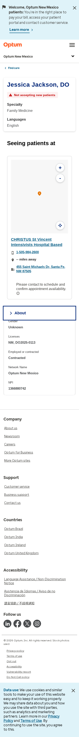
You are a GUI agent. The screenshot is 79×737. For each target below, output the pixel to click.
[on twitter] (27, 624)
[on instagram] (37, 624)
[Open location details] (39, 194)
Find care (14, 68)
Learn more (19, 30)
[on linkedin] (7, 624)
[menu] (72, 45)
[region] (39, 357)
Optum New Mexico (18, 56)
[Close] (74, 8)
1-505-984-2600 (27, 252)
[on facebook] (17, 624)
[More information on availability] (18, 293)
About (20, 313)
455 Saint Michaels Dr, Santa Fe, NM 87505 (40, 269)
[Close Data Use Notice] (73, 690)
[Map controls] (60, 225)
